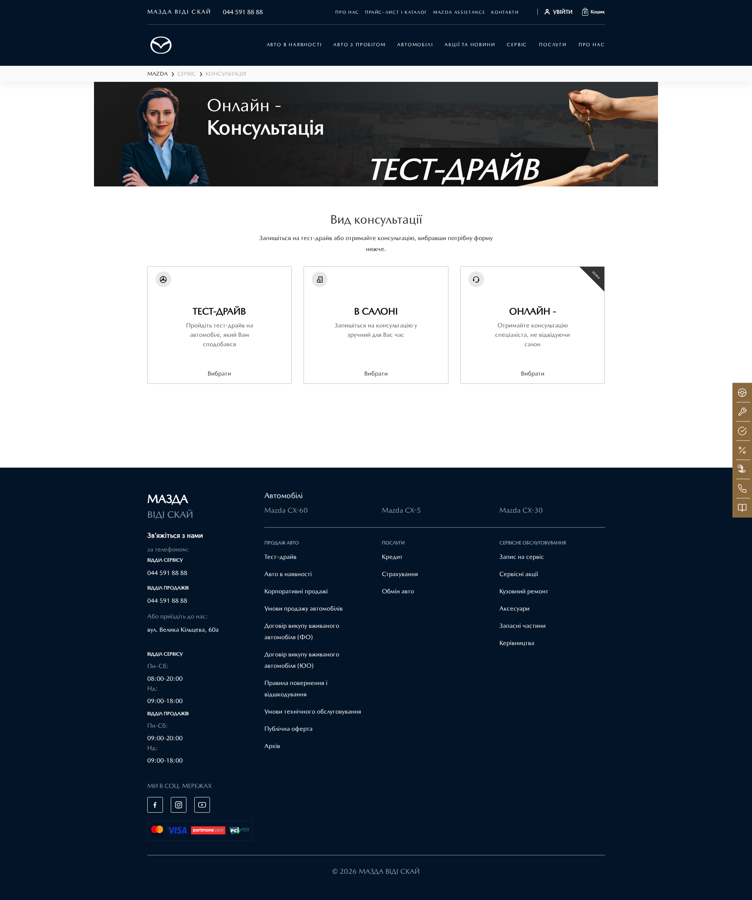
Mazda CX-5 (401, 510)
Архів (272, 746)
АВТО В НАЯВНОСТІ (294, 44)
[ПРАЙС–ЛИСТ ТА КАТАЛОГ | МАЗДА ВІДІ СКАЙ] (742, 508)
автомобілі (415, 44)
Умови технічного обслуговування (312, 711)
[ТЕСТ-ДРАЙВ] (742, 393)
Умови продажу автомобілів (303, 608)
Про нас (347, 12)
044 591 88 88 (243, 12)
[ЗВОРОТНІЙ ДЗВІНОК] (742, 489)
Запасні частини (522, 625)
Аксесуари (514, 608)
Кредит (392, 556)
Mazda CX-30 (521, 510)
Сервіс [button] (517, 44)
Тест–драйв (280, 556)
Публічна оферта (288, 728)
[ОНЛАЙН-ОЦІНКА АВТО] (742, 431)
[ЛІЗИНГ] (742, 469)
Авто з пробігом (359, 44)
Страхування (400, 574)
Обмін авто (398, 591)
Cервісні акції (518, 574)
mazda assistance (459, 12)
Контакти (505, 12)
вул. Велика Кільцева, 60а (183, 629)
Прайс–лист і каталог (396, 12)
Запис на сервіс (521, 556)
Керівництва (516, 643)
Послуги (553, 44)
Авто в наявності (288, 574)
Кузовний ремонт (523, 591)
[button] (593, 12)
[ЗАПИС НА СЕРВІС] (742, 412)
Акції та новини (470, 44)
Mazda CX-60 (286, 510)
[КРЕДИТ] (742, 450)
